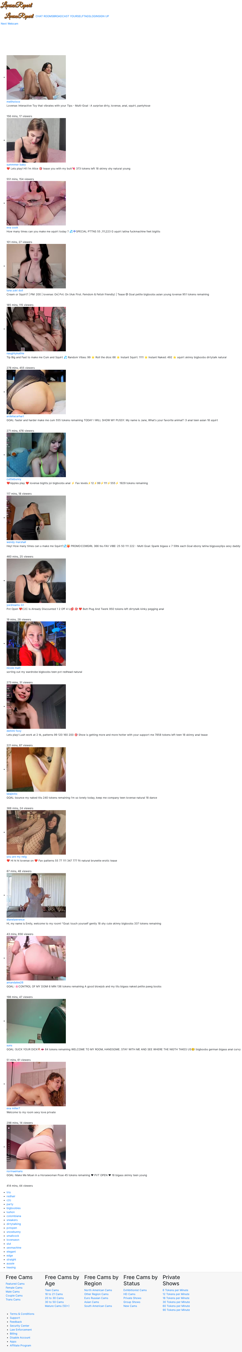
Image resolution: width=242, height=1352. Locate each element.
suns (9, 1045)
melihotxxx (13, 101)
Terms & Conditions (22, 1313)
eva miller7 (13, 1108)
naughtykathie (15, 353)
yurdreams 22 (15, 605)
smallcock (13, 1235)
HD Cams (129, 1294)
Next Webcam (9, 23)
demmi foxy (14, 730)
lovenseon (13, 1239)
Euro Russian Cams (96, 1298)
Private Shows (132, 1298)
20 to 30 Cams (54, 1298)
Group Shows (131, 1302)
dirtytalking (14, 1224)
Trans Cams (13, 1299)
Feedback (16, 1321)
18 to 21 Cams (54, 1294)
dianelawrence (16, 919)
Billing (13, 1333)
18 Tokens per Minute (176, 1298)
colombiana (14, 1216)
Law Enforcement (21, 1329)
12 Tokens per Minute (176, 1294)
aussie (10, 1263)
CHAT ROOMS (44, 16)
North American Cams (98, 1290)
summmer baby (16, 164)
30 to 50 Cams (54, 1302)
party (10, 1204)
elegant (11, 1251)
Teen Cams (52, 1290)
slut (9, 1243)
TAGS (86, 16)
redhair (11, 1196)
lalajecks (12, 793)
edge (10, 1255)
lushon (11, 1212)
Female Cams (14, 1287)
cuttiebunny (14, 479)
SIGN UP (103, 16)
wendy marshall (16, 542)
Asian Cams (91, 1302)
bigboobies (14, 1208)
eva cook (12, 227)
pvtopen (12, 1227)
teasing (11, 1267)
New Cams (130, 1306)
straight (11, 1259)
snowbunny (14, 1231)
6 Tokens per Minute (175, 1290)
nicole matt (14, 667)
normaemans (15, 1171)
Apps (13, 1341)
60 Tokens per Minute (176, 1306)
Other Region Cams (96, 1294)
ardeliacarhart (15, 416)
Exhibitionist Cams (135, 1290)
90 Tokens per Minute (176, 1309)
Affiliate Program (21, 1345)
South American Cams (98, 1306)
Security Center (19, 1325)
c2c (9, 1200)
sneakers (12, 1220)
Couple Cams (14, 1295)
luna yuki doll (15, 290)
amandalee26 (15, 982)
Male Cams (13, 1291)
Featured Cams (15, 1283)
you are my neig (17, 856)
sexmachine (14, 1247)
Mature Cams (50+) (57, 1306)
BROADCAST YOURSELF (68, 16)
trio (9, 1192)
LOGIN (94, 16)
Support (15, 1317)
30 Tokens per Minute (176, 1302)
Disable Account (20, 1337)
